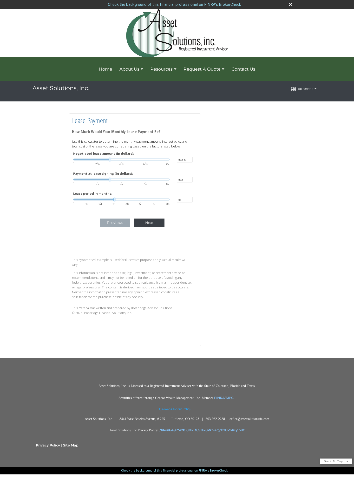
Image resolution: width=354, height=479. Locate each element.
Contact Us (243, 69)
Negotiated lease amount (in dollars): (103, 153)
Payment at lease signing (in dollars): (103, 173)
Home (105, 69)
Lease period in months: (92, 193)
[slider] (121, 159)
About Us (129, 69)
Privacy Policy (48, 445)
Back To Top (334, 461)
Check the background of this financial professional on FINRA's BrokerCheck (174, 4)
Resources (161, 69)
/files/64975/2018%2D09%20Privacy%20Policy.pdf (202, 430)
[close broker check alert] (291, 4)
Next (149, 222)
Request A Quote (202, 69)
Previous (115, 222)
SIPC (230, 398)
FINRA (219, 398)
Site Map (71, 445)
